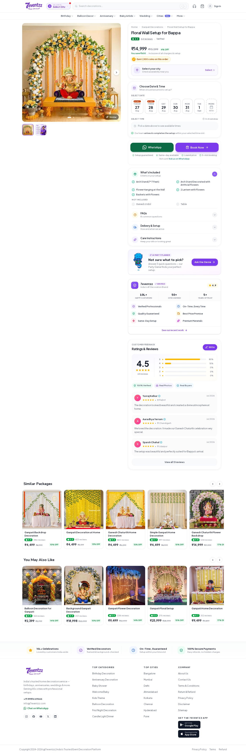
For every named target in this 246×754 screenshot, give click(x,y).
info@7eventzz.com (35, 703)
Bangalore (149, 673)
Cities (163, 15)
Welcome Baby (100, 691)
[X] (48, 716)
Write (212, 347)
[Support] (194, 6)
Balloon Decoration (103, 704)
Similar (113, 117)
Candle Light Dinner (103, 716)
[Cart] (202, 6)
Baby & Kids (126, 15)
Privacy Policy (185, 698)
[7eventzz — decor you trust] (33, 6)
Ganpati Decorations (152, 27)
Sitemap (182, 710)
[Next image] (116, 72)
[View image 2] (41, 130)
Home (134, 27)
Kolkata (148, 698)
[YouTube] (41, 716)
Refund (223, 749)
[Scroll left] (213, 484)
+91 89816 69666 (33, 698)
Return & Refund (186, 691)
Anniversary (106, 15)
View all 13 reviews (175, 462)
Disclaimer (184, 704)
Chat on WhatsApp (37, 708)
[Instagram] (26, 716)
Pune (146, 716)
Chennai (148, 704)
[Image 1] (69, 117)
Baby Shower (99, 685)
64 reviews (147, 38)
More (180, 15)
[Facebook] (34, 716)
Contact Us (184, 679)
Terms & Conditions (188, 685)
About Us (183, 673)
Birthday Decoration (103, 673)
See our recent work (173, 330)
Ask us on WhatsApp (179, 159)
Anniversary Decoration (105, 679)
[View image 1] (28, 130)
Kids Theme (98, 698)
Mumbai (148, 679)
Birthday (66, 15)
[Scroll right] (219, 484)
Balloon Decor (85, 15)
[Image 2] (73, 117)
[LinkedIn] (55, 716)
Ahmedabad (151, 691)
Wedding (145, 15)
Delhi (146, 685)
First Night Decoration (104, 710)
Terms (212, 749)
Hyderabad (150, 710)
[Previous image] (26, 72)
